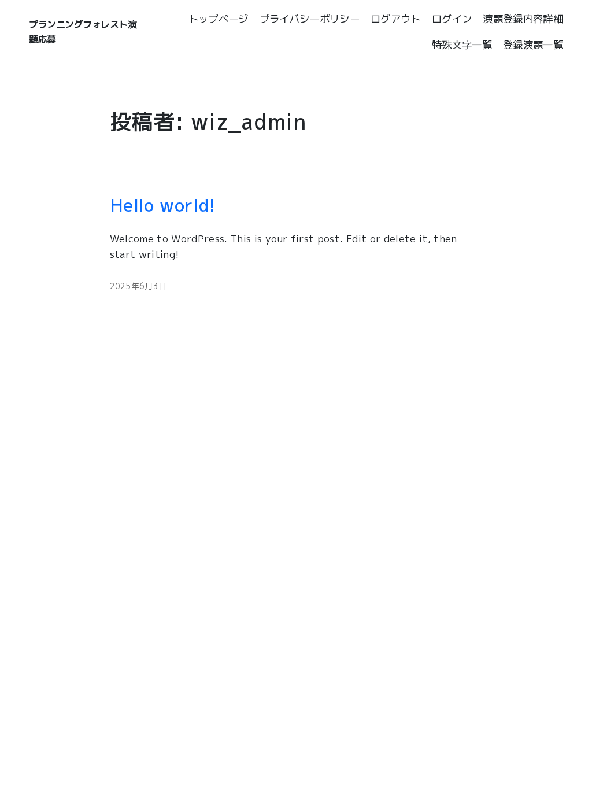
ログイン (452, 19)
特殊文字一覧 (462, 45)
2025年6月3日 (138, 285)
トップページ (218, 19)
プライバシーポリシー (310, 19)
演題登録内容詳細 (523, 19)
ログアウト (396, 19)
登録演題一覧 (533, 45)
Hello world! (163, 205)
